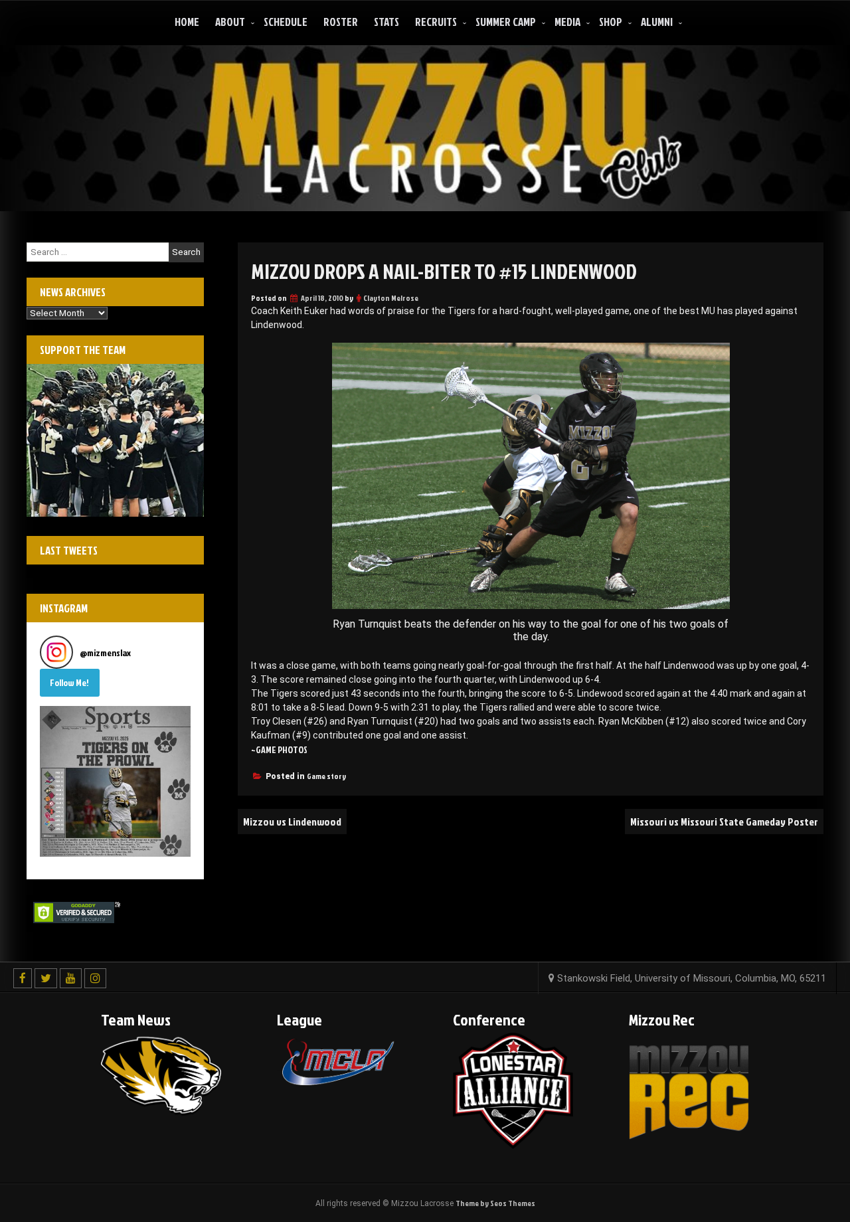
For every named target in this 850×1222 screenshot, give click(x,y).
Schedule (285, 21)
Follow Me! (69, 682)
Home (187, 21)
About (230, 21)
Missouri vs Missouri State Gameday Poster (724, 821)
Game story (326, 776)
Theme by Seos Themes (495, 1203)
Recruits (436, 21)
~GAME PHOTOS (279, 749)
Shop (610, 21)
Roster (340, 21)
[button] (115, 781)
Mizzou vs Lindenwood (292, 821)
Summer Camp (505, 21)
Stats (386, 21)
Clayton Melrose (390, 298)
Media (567, 21)
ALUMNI (657, 21)
